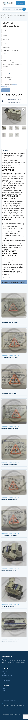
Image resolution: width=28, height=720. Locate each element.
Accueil (2, 14)
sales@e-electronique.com (10, 700)
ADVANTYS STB (5, 678)
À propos (4, 688)
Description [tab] (5, 150)
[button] (23, 109)
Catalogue (4, 692)
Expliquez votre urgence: (7, 77)
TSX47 (3, 673)
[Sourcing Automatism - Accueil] (7, 3)
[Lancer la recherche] (24, 9)
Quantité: (3, 54)
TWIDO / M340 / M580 (7, 675)
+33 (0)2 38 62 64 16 (9, 703)
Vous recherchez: (5, 47)
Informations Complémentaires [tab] (10, 278)
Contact (21, 3)
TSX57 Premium (14, 15)
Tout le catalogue (6, 680)
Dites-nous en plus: (6, 60)
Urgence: (3, 71)
